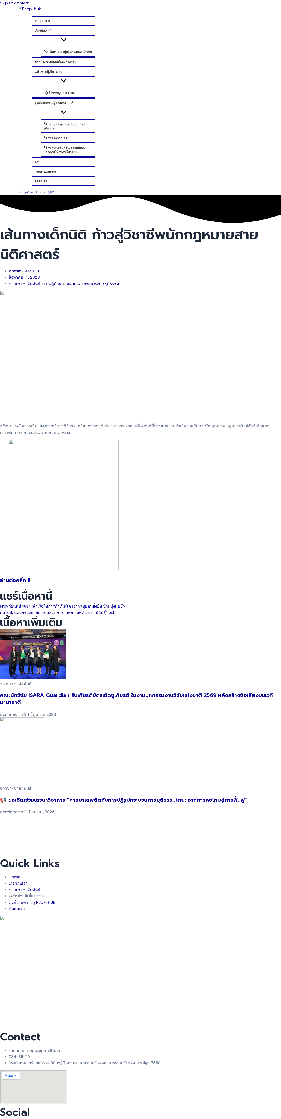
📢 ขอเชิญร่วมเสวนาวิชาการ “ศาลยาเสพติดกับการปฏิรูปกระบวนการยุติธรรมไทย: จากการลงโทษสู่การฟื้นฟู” (123, 800)
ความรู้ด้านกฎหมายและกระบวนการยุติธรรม (80, 283)
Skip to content (15, 3)
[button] (50, 31)
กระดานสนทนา (45, 171)
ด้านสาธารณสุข (56, 138)
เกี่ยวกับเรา (42, 30)
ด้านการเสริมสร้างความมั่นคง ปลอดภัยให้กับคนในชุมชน (64, 150)
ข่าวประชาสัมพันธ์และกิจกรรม (55, 62)
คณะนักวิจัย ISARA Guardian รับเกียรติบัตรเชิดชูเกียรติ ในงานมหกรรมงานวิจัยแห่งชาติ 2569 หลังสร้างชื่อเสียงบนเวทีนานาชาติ (136, 698)
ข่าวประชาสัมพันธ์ (24, 283)
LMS (38, 162)
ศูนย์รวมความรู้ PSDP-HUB (53, 102)
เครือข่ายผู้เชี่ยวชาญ (48, 71)
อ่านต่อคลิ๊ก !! (15, 580)
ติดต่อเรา (41, 181)
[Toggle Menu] (63, 40)
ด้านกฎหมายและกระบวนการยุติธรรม (64, 126)
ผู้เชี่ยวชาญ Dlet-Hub (59, 92)
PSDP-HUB (42, 21)
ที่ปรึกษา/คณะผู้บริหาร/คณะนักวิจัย (68, 51)
